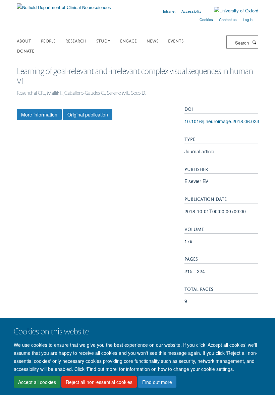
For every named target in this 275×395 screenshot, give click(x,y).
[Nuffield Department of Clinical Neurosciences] (64, 5)
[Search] (254, 42)
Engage (128, 40)
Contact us (228, 19)
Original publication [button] (87, 114)
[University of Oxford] (231, 11)
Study (103, 40)
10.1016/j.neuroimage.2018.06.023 (221, 121)
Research (76, 40)
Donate (25, 50)
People (48, 40)
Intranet (169, 11)
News (152, 40)
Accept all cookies (37, 382)
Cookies (206, 19)
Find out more (157, 382)
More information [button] (39, 114)
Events (175, 40)
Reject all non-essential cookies (99, 382)
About (24, 40)
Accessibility (191, 11)
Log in (248, 19)
